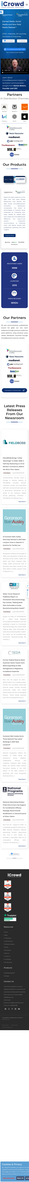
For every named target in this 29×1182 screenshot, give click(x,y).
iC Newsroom (8, 938)
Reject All (20, 1178)
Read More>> (22, 501)
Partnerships (8, 950)
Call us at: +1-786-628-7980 (11, 1005)
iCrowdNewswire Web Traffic (15, 49)
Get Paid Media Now (9, 40)
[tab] (9, 179)
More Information (9, 1178)
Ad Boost (7, 976)
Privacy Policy (5, 1025)
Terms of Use (14, 1025)
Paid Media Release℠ (10, 973)
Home (6, 932)
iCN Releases (8, 959)
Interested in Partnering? (13, 390)
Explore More (9, 235)
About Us (7, 953)
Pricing (6, 947)
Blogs (6, 935)
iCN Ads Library (8, 962)
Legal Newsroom (9, 941)
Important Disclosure (7, 1027)
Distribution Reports (10, 944)
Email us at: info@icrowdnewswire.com (14, 1002)
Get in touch (7, 1000)
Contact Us (7, 956)
